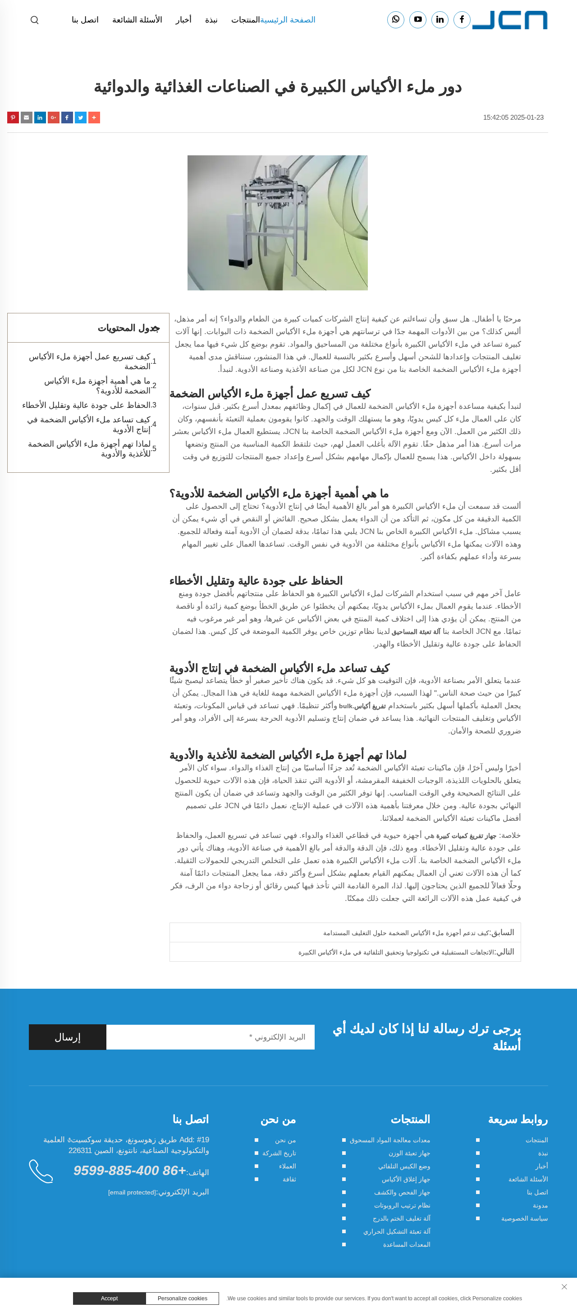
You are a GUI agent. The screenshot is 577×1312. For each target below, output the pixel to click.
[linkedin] (440, 19)
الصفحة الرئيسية (288, 19)
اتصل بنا (85, 19)
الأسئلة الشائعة (137, 19)
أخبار (184, 19)
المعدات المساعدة (406, 1244)
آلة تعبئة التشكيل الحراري (396, 1231)
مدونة (540, 1205)
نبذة (211, 19)
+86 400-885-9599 (129, 1170)
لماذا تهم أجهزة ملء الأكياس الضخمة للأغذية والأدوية (89, 448)
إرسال (68, 1037)
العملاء (287, 1166)
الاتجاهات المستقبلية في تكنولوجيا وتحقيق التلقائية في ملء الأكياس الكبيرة (396, 952)
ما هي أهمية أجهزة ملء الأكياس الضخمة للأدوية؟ (97, 385)
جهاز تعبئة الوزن (409, 1153)
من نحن (285, 1140)
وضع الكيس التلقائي (404, 1166)
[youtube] (417, 19)
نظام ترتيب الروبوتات (402, 1205)
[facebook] (462, 19)
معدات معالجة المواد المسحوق (390, 1140)
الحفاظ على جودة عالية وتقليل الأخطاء (86, 405)
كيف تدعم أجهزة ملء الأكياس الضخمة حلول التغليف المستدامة (406, 932)
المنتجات (245, 19)
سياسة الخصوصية (524, 1218)
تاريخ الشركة (279, 1153)
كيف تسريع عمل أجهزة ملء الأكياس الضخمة (90, 361)
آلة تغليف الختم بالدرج (401, 1218)
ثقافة (289, 1179)
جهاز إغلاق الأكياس (406, 1179)
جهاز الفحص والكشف (402, 1192)
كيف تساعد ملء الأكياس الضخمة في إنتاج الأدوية (89, 424)
